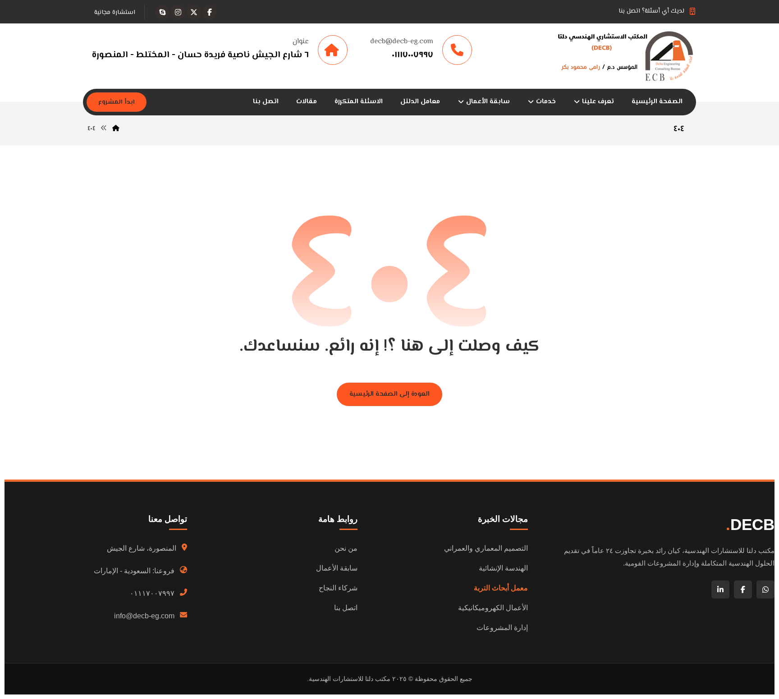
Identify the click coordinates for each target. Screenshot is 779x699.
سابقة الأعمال (336, 568)
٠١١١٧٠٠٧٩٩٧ (152, 593)
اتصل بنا (345, 608)
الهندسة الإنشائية (503, 568)
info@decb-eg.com (144, 616)
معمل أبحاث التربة (501, 588)
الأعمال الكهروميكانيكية (493, 608)
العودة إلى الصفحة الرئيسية (389, 394)
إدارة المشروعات (502, 627)
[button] (209, 12)
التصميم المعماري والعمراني (486, 548)
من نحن (346, 548)
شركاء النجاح (338, 588)
